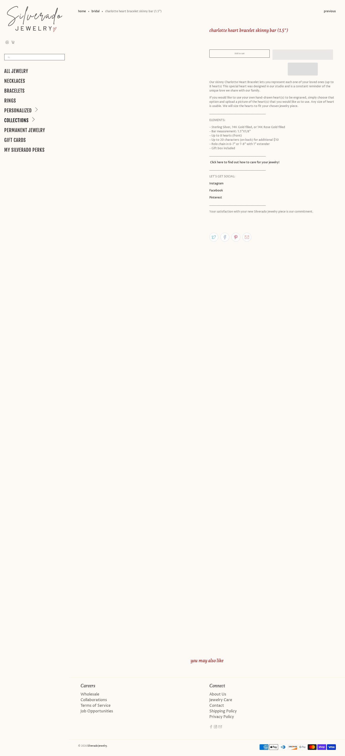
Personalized (18, 111)
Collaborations (93, 700)
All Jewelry (16, 71)
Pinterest (215, 198)
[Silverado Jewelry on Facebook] (211, 727)
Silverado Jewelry (97, 746)
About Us (217, 694)
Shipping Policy (223, 711)
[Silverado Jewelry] (34, 19)
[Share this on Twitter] (213, 237)
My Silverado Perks (24, 150)
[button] (302, 54)
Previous (330, 11)
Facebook (216, 191)
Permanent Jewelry (24, 130)
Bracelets (14, 91)
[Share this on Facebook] (224, 237)
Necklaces (14, 81)
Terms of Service (95, 705)
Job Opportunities (96, 711)
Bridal (96, 11)
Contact (216, 705)
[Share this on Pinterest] (235, 237)
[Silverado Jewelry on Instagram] (215, 727)
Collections (16, 120)
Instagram (216, 184)
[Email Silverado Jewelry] (220, 727)
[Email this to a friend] (246, 237)
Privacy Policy (221, 716)
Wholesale (89, 694)
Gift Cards (15, 140)
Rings (10, 101)
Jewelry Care (220, 700)
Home (82, 11)
